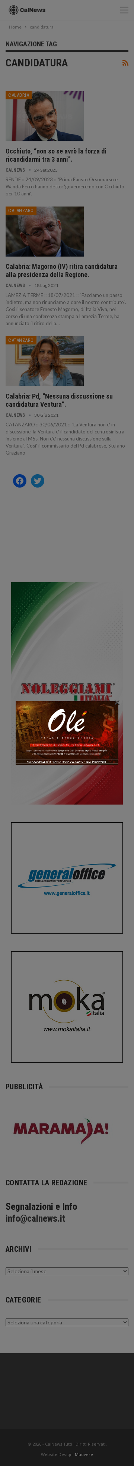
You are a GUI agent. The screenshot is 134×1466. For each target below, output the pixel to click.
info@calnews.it (35, 1218)
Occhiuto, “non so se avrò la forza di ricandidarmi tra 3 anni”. (56, 155)
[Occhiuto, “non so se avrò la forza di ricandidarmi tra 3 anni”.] (45, 116)
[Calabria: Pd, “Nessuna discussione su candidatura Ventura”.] (45, 361)
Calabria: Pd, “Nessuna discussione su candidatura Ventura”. (59, 400)
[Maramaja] (61, 1131)
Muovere (84, 1454)
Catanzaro (21, 210)
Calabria (18, 95)
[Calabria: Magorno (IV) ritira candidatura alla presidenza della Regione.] (45, 231)
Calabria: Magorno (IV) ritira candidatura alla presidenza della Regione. (62, 270)
